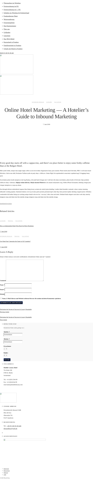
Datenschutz (7, 470)
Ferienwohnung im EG (11, 6)
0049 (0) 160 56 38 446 (7, 53)
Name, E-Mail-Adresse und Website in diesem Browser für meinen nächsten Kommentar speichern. (31, 298)
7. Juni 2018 (3, 231)
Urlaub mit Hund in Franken (13, 49)
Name (2, 285)
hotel (1, 203)
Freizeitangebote (9, 23)
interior (5, 203)
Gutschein (7, 36)
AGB (5, 474)
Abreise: (7, 339)
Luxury (49, 102)
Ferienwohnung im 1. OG (12, 10)
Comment (3, 280)
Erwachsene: (7, 346)
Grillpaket (7, 32)
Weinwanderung (9, 19)
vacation (9, 203)
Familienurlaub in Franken (12, 45)
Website (2, 294)
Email (2, 289)
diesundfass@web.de (10, 428)
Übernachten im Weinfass (12, 3)
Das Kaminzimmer (10, 26)
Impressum (6, 468)
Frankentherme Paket (11, 16)
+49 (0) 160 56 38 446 (14, 426)
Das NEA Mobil (9, 39)
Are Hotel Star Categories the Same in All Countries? (15, 241)
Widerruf (6, 472)
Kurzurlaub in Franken (11, 42)
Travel (10, 221)
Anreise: (7, 332)
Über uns (7, 29)
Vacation (57, 102)
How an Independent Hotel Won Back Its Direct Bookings (17, 226)
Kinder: (6, 353)
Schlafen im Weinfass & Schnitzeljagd (16, 13)
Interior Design (38, 102)
